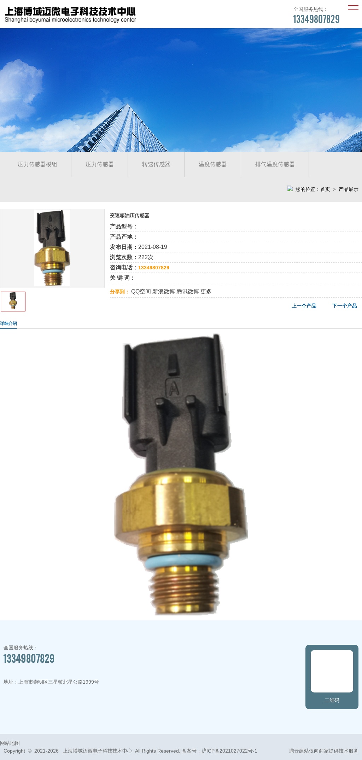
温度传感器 (213, 164)
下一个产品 (344, 306)
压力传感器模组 (37, 164)
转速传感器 (156, 164)
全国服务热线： (316, 15)
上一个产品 (304, 306)
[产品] (52, 284)
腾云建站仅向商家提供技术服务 (323, 751)
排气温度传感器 (275, 164)
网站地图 (10, 743)
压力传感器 (100, 164)
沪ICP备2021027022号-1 (229, 751)
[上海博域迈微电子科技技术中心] (70, 23)
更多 (206, 291)
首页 (325, 189)
